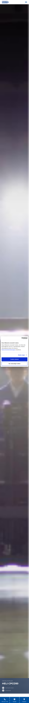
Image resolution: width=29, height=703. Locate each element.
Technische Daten (9, 687)
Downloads (8, 690)
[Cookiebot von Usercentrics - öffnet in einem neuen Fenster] (21, 338)
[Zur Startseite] (5, 2)
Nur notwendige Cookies (14, 363)
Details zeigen (21, 355)
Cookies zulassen (14, 359)
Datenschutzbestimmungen (8, 349)
